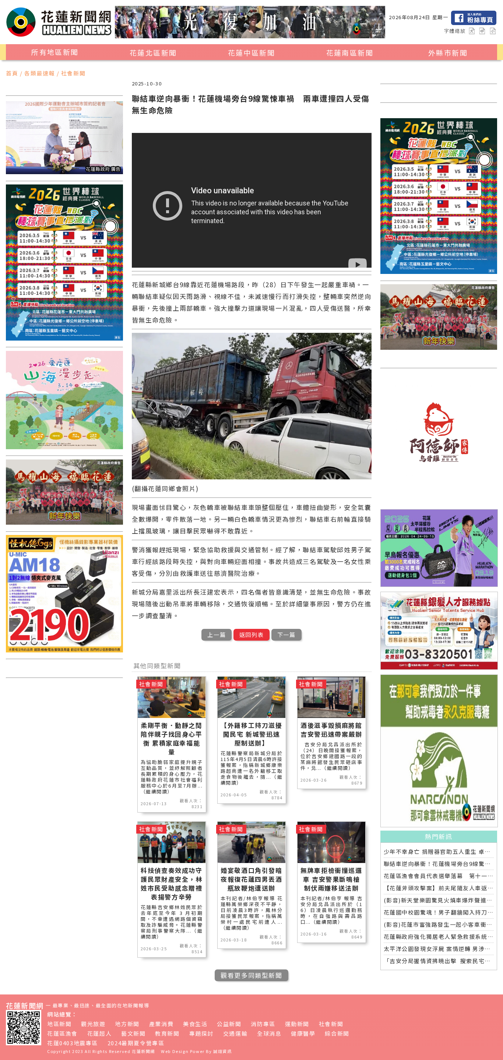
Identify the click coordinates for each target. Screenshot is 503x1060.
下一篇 (286, 634)
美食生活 (195, 1024)
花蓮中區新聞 (251, 52)
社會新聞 (331, 1024)
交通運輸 (235, 1033)
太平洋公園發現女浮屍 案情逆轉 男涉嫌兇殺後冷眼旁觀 (439, 948)
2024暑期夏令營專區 (136, 1043)
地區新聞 (59, 1024)
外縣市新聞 (448, 52)
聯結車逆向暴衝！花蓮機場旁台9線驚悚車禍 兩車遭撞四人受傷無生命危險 (439, 863)
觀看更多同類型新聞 (251, 975)
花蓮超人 (99, 1033)
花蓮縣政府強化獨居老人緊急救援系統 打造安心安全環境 (439, 936)
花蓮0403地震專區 (72, 1043)
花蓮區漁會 (62, 1033)
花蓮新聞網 (143, 1051)
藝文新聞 (133, 1033)
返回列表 (251, 634)
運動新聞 (297, 1024)
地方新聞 (127, 1024)
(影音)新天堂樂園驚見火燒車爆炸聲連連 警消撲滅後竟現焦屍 (439, 900)
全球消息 (269, 1033)
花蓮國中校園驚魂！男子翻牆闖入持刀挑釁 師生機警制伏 (439, 912)
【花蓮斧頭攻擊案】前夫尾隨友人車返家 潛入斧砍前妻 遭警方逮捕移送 (439, 888)
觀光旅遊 (93, 1024)
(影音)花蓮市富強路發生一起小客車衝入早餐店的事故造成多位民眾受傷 (439, 924)
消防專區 (263, 1024)
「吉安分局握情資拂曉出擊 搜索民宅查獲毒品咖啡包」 (439, 961)
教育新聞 (167, 1033)
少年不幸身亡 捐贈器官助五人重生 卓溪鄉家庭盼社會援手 (439, 851)
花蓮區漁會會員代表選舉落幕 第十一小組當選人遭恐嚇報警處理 (439, 876)
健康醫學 (303, 1033)
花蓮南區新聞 (349, 52)
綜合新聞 (337, 1033)
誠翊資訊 (222, 1051)
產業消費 (161, 1024)
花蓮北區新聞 (153, 52)
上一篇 (216, 634)
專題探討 (201, 1033)
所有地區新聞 (54, 51)
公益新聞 (229, 1024)
